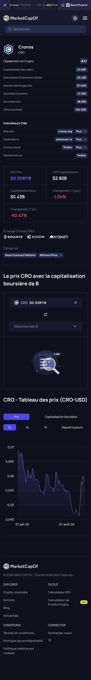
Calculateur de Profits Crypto (67, 602)
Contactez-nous (60, 633)
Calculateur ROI (59, 592)
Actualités (10, 616)
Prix (16, 417)
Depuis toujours (72, 427)
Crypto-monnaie (15, 592)
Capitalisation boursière (61, 417)
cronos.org (65, 131)
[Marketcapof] (20, 18)
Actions (9, 600)
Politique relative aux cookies (18, 650)
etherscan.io (64, 139)
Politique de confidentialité (23, 641)
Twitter (67, 147)
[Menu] (85, 18)
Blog (6, 608)
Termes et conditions (18, 633)
